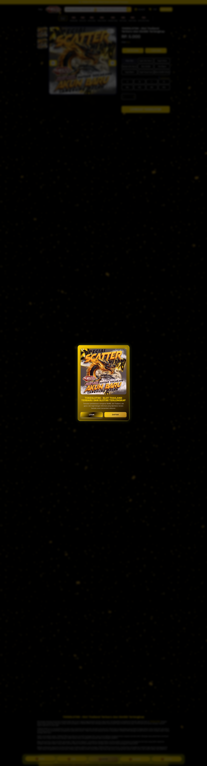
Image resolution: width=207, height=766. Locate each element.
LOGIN (91, 415)
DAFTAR (115, 415)
